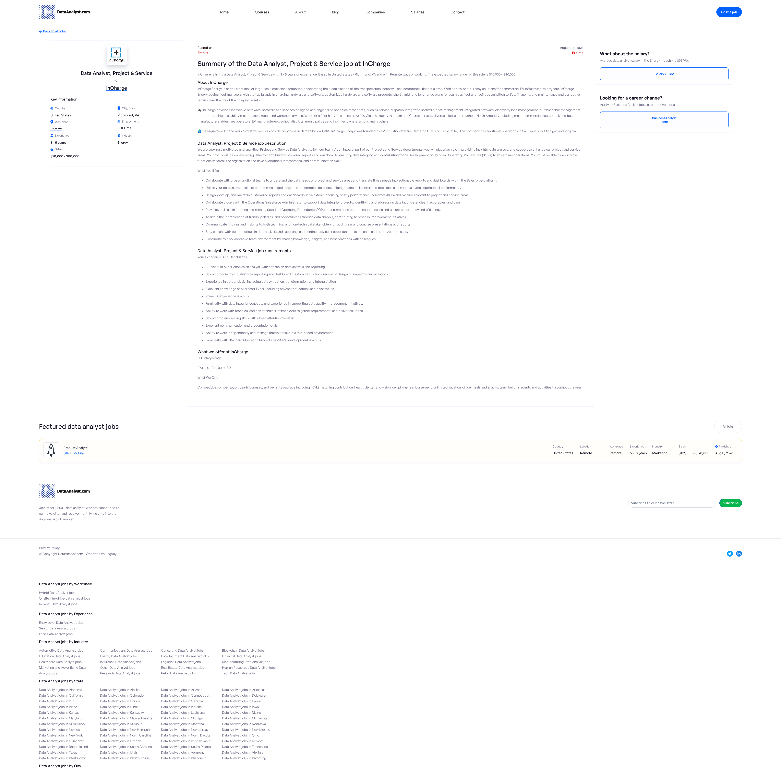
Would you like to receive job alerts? (378, 395)
